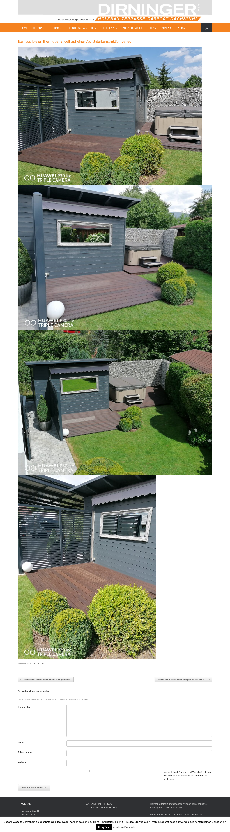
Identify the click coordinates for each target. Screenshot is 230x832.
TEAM (153, 28)
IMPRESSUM (105, 803)
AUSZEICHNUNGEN (133, 28)
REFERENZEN (109, 28)
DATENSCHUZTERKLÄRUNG (101, 807)
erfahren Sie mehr (124, 827)
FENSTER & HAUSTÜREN (82, 28)
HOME (24, 28)
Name (22, 742)
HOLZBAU (38, 28)
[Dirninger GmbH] (115, 11)
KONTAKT (167, 28)
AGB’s (181, 28)
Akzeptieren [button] (104, 827)
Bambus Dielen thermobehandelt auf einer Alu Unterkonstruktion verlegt (75, 41)
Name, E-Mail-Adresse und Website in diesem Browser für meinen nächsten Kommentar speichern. (187, 775)
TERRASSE (55, 28)
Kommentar (25, 707)
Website (22, 762)
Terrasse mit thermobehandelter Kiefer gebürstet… (46, 679)
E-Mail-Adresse (27, 752)
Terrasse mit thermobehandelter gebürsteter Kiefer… (183, 679)
